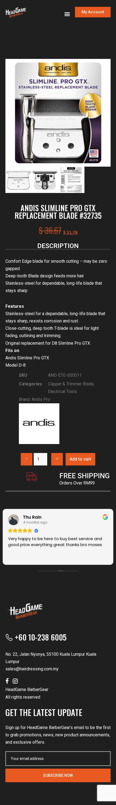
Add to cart (80, 459)
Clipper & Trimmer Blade (71, 383)
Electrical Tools (62, 391)
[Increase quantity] (57, 459)
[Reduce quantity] (26, 459)
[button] (67, 13)
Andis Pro (41, 399)
